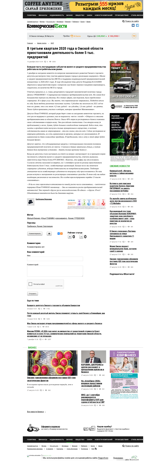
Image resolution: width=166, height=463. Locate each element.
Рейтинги (75, 22)
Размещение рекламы (35, 449)
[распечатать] (49, 235)
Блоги (83, 22)
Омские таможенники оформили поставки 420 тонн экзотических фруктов (124, 261)
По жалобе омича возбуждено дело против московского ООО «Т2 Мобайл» (123, 201)
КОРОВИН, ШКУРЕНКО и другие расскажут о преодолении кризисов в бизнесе (92, 368)
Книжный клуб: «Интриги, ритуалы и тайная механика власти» (121, 173)
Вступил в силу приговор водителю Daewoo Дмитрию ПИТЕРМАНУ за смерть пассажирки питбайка (122, 187)
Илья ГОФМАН (47, 218)
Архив (88, 22)
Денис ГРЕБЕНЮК (76, 218)
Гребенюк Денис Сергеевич (40, 226)
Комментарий (32, 265)
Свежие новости (120, 166)
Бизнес (32, 347)
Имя (28, 256)
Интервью (60, 22)
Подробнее (103, 458)
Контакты (60, 449)
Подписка (84, 449)
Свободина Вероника (44, 199)
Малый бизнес (33, 218)
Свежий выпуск (32, 22)
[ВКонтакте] (59, 233)
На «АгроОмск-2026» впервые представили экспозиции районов (91, 383)
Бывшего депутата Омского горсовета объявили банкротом (53, 305)
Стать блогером (72, 449)
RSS (93, 449)
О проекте (49, 449)
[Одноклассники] (61, 233)
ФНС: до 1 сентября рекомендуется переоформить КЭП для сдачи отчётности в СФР (93, 398)
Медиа (42, 22)
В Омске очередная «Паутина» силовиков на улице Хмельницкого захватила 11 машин (123, 235)
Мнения (68, 22)
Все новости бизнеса (35, 412)
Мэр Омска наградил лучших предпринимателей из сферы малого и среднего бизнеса (64, 323)
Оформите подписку (50, 426)
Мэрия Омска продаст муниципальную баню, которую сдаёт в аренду (123, 248)
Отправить (32, 294)
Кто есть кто (50, 22)
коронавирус (61, 218)
